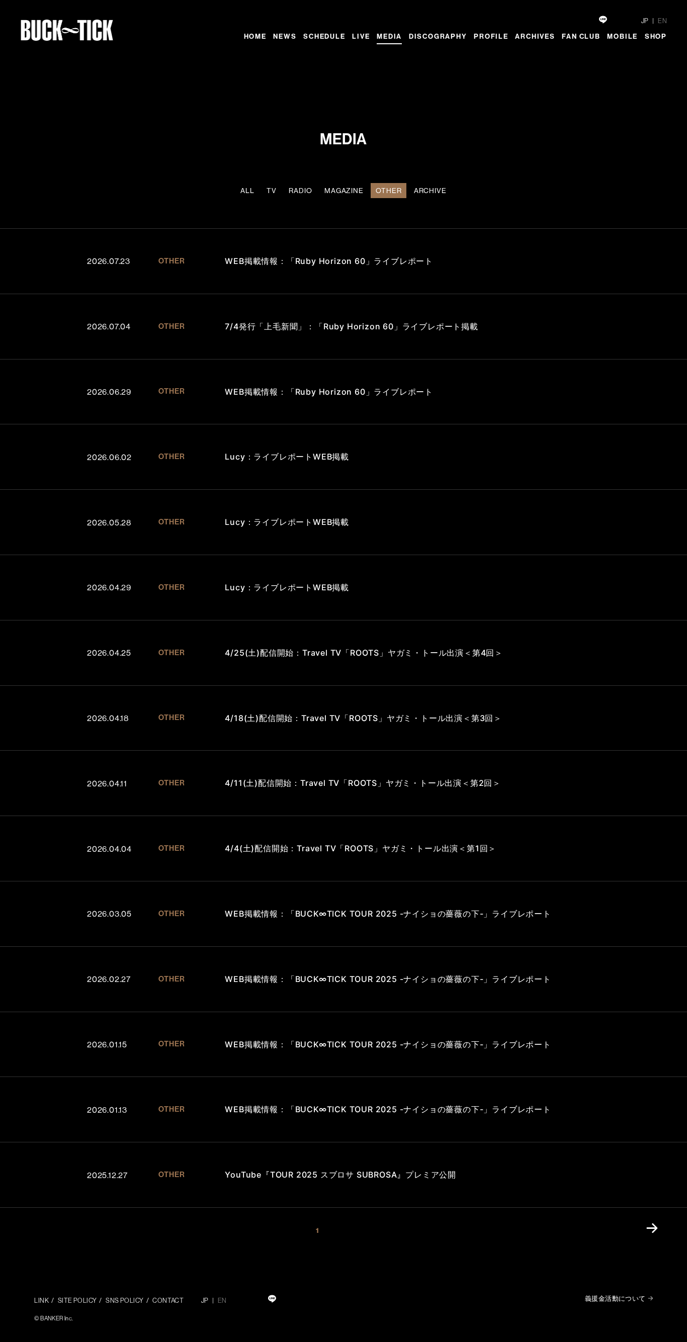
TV (272, 190)
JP (645, 21)
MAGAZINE (344, 190)
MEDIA (389, 36)
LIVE (361, 36)
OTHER (388, 190)
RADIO (300, 190)
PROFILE (491, 36)
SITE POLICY (77, 1300)
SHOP (656, 36)
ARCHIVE (430, 190)
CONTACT (168, 1300)
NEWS (284, 36)
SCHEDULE (324, 36)
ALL (247, 190)
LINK (41, 1300)
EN (662, 21)
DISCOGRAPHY (438, 36)
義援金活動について (615, 1298)
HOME (255, 36)
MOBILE (622, 36)
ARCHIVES (535, 36)
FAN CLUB (581, 36)
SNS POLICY (124, 1300)
